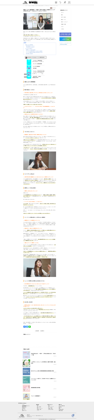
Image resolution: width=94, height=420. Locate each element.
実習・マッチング (63, 21)
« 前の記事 (37, 330)
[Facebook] (24, 327)
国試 (61, 14)
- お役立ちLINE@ (50, 409)
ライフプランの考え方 (28, 48)
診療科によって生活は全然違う (31, 49)
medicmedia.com (29, 416)
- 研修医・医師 (39, 409)
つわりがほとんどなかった (30, 47)
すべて (61, 12)
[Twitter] (27, 327)
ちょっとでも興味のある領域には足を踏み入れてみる (34, 52)
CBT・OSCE (63, 17)
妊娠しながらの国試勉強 (29, 44)
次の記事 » (42, 330)
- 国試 (37, 405)
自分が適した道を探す (29, 53)
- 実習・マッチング (39, 408)
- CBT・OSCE (39, 406)
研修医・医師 (63, 24)
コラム (61, 26)
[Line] (29, 327)
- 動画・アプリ (39, 407)
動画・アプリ (63, 19)
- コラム (38, 410)
